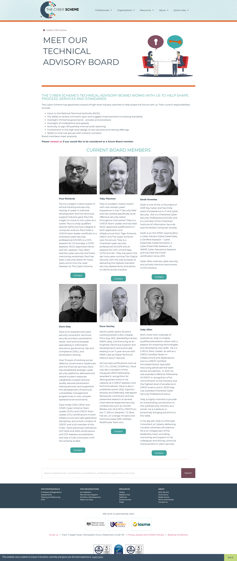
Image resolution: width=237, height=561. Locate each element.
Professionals (102, 10)
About (162, 10)
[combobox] (111, 473)
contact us (56, 141)
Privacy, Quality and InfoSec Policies (146, 534)
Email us (53, 534)
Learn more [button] (97, 557)
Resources (145, 10)
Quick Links (180, 10)
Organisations (124, 10)
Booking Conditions (178, 534)
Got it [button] (230, 557)
